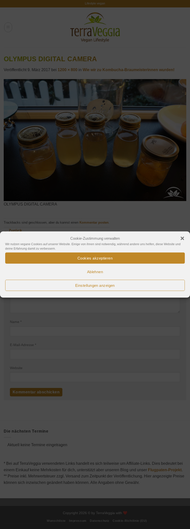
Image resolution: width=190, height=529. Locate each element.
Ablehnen (95, 271)
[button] (182, 238)
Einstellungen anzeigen (95, 285)
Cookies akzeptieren (95, 258)
